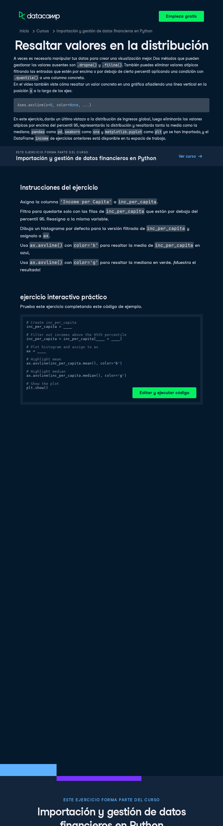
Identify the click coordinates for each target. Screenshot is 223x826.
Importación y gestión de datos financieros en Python (104, 31)
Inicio (24, 31)
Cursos (42, 31)
